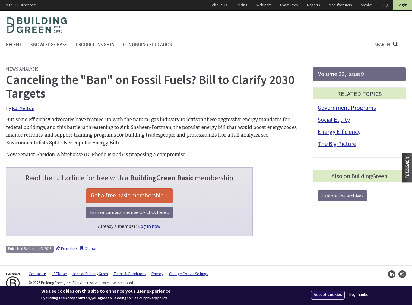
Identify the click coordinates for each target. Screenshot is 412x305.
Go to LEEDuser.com (20, 5)
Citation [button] (90, 248)
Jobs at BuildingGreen (90, 274)
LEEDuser (59, 274)
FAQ (385, 5)
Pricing (241, 5)
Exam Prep (289, 5)
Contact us (37, 274)
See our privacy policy (149, 298)
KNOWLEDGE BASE (48, 45)
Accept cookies (328, 295)
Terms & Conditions (129, 274)
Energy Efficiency (339, 132)
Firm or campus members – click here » (129, 212)
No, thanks (358, 295)
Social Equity (334, 120)
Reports (313, 5)
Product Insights (95, 45)
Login (402, 5)
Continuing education (147, 45)
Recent (13, 45)
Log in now (149, 226)
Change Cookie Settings (188, 274)
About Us (219, 5)
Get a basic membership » (129, 195)
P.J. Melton (23, 108)
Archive (366, 5)
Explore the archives (342, 196)
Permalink (68, 248)
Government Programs (347, 108)
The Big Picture (337, 144)
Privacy (157, 274)
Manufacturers (340, 5)
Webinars (263, 5)
